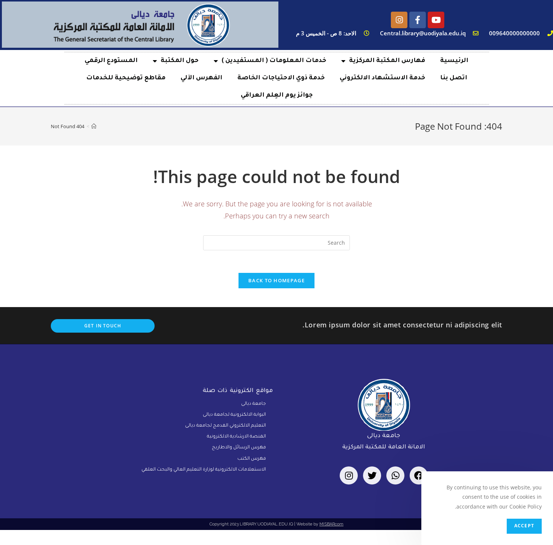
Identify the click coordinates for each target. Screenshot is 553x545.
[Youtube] (436, 20)
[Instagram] (399, 20)
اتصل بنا (453, 78)
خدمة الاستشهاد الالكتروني (382, 78)
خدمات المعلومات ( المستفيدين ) (274, 61)
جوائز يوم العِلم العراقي (277, 95)
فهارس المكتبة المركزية (387, 61)
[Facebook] (419, 475)
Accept (524, 526)
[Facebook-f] (417, 20)
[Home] (93, 126)
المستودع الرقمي (111, 61)
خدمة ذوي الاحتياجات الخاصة (281, 78)
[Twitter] (372, 475)
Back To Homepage (276, 280)
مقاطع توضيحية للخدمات (126, 78)
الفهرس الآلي (201, 78)
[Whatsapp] (395, 475)
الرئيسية (454, 61)
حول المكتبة (180, 61)
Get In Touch (102, 325)
